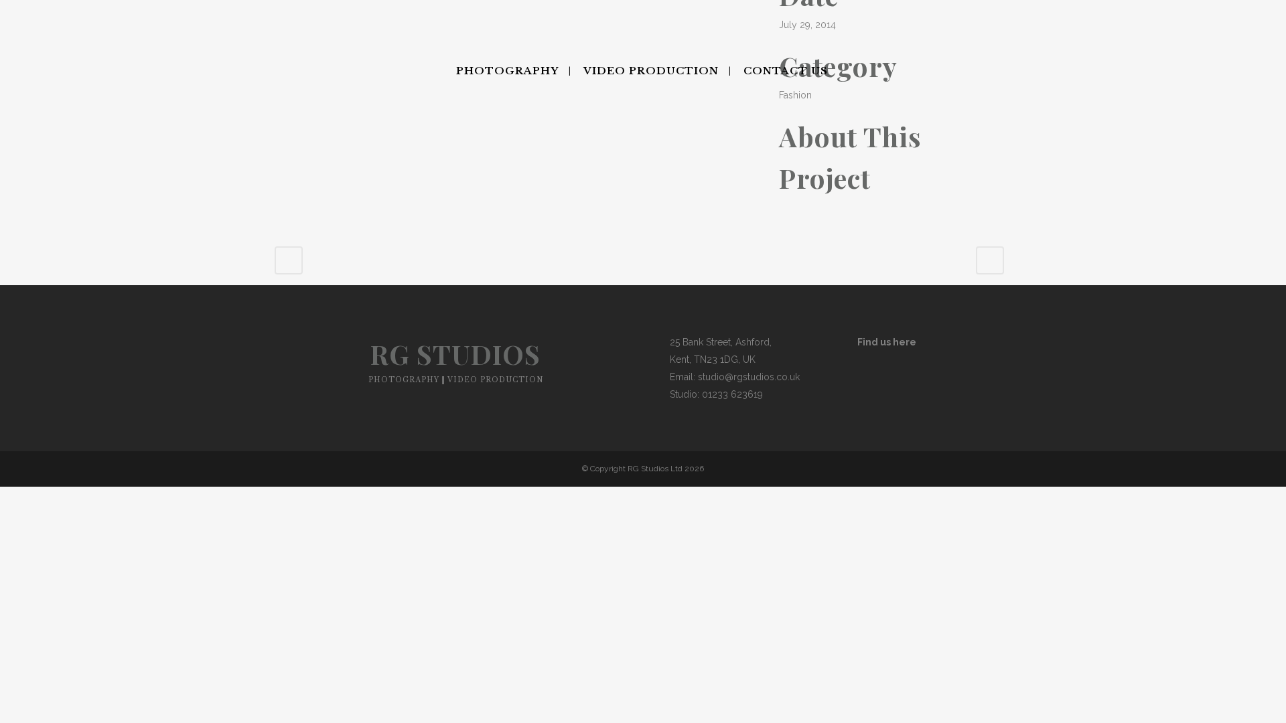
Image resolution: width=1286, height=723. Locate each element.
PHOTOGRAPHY (403, 380)
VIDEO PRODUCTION (495, 380)
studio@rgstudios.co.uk (749, 377)
